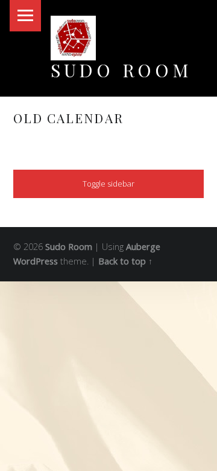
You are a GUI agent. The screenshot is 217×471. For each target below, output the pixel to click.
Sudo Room (121, 69)
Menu (25, 15)
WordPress (35, 261)
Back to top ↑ (125, 261)
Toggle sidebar (108, 183)
